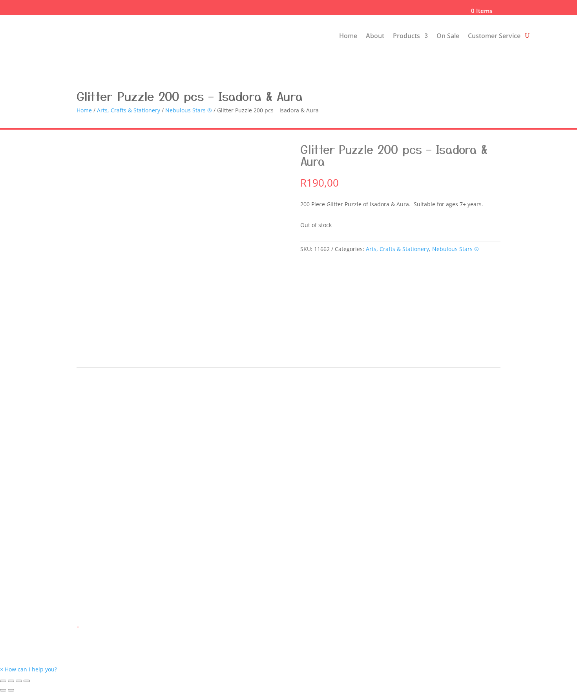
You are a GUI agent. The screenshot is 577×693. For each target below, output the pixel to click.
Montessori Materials (105, 495)
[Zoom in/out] (27, 681)
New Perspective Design (313, 610)
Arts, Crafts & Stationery (128, 110)
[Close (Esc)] (3, 681)
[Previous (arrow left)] (3, 690)
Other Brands (95, 524)
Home (348, 35)
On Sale (447, 35)
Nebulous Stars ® (188, 110)
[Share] (11, 681)
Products (406, 35)
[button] (28, 669)
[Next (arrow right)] (11, 690)
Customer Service (494, 35)
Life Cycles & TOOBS (104, 509)
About (375, 35)
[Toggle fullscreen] (19, 681)
